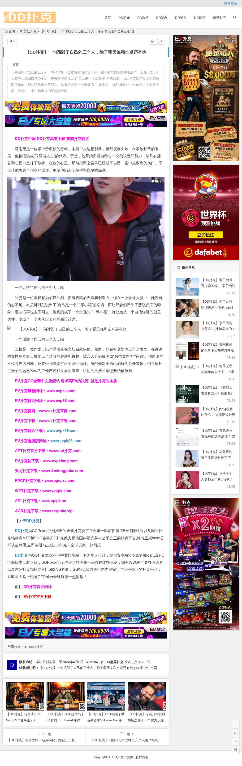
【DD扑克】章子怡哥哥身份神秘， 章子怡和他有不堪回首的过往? (218, 286)
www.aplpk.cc (54, 501)
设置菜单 (230, 3)
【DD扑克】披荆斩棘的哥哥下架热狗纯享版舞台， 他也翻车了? (217, 350)
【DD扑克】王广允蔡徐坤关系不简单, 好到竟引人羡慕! (217, 307)
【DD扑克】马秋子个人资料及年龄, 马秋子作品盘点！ (217, 479)
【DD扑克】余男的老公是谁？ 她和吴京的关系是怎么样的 (218, 329)
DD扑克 (21, 555)
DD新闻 (124, 18)
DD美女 (180, 18)
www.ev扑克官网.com (57, 411)
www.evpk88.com (65, 441)
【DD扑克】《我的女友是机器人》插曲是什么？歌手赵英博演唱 (217, 393)
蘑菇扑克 (219, 18)
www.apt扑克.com (65, 451)
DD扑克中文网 (123, 757)
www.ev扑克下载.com (57, 421)
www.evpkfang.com (60, 461)
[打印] (152, 41)
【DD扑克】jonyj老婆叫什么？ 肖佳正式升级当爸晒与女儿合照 (218, 415)
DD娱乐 (199, 18)
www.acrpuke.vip (57, 511)
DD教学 (143, 18)
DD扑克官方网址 (37, 587)
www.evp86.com (61, 401)
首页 (107, 18)
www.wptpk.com (56, 491)
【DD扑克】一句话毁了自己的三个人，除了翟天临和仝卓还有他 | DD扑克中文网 (98, 668)
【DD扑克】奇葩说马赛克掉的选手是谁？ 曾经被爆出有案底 (218, 436)
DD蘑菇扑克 (28, 31)
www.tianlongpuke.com (62, 471)
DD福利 (162, 18)
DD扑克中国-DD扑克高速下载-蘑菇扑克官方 (52, 139)
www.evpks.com (61, 391)
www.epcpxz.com (59, 481)
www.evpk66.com (62, 431)
